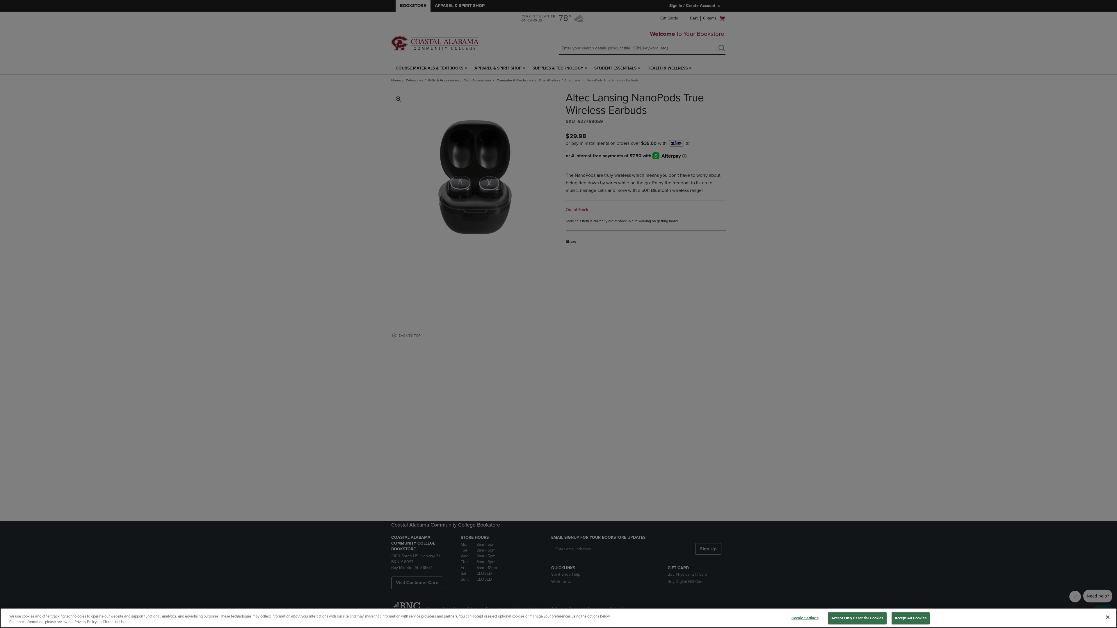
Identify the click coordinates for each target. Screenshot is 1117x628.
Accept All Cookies (910, 618)
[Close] (1107, 617)
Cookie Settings (805, 618)
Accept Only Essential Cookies (857, 618)
